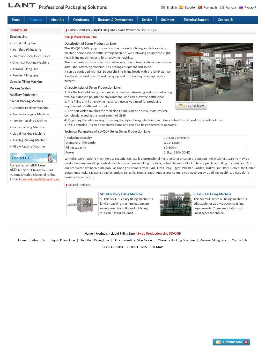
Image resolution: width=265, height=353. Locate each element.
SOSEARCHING (113, 247)
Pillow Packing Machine (28, 146)
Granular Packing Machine (30, 107)
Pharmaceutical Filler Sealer (31, 56)
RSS (144, 247)
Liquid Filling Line (24, 43)
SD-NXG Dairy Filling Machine (121, 194)
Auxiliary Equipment (24, 94)
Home (16, 19)
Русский (250, 7)
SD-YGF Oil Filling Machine (212, 194)
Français (231, 7)
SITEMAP (156, 247)
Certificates (81, 19)
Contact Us (225, 19)
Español (190, 7)
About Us (57, 19)
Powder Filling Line (25, 75)
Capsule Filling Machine (26, 81)
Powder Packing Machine (29, 120)
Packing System (20, 88)
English (172, 7)
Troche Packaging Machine (30, 114)
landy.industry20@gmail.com (39, 179)
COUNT (132, 247)
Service (147, 19)
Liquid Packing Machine (28, 133)
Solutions (167, 19)
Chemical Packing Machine (30, 62)
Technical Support (196, 19)
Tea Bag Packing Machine (29, 140)
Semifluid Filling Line (26, 49)
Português (210, 7)
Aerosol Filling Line (25, 69)
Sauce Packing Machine (28, 127)
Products (36, 19)
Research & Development (115, 19)
